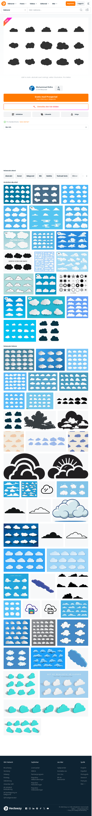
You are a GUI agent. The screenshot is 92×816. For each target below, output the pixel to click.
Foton (22, 4)
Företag (6, 776)
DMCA (33, 770)
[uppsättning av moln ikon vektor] (72, 585)
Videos (32, 4)
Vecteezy (7, 770)
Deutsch (82, 776)
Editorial (43, 4)
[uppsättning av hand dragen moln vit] (72, 631)
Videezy (6, 773)
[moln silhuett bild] (40, 419)
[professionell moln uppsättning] (21, 534)
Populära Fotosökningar (36, 782)
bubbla (49, 175)
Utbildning (8, 780)
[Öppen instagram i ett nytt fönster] (30, 807)
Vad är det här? (24, 122)
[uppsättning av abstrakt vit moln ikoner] (72, 488)
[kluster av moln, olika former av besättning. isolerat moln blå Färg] (16, 585)
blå (40, 175)
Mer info (8, 126)
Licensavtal (35, 767)
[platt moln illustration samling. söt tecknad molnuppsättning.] (14, 306)
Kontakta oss (61, 770)
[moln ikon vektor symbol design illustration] (47, 488)
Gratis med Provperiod (46, 97)
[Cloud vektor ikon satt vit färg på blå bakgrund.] (15, 216)
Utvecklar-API (9, 783)
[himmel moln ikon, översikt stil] (76, 534)
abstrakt (8, 175)
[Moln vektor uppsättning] (44, 260)
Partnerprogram (37, 773)
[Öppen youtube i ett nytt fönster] (48, 807)
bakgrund (30, 175)
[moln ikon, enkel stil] (15, 509)
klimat (74, 175)
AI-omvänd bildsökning (8, 787)
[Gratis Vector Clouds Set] (74, 193)
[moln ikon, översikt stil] (39, 509)
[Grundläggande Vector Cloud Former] (18, 260)
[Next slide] (83, 175)
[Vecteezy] (3, 3)
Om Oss (59, 773)
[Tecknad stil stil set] (17, 239)
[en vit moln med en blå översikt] (70, 509)
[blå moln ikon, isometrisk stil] (77, 657)
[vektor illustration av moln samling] (45, 282)
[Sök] (81, 10)
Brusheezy (7, 767)
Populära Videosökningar (36, 788)
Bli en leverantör (60, 777)
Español (82, 770)
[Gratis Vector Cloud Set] (46, 216)
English (82, 767)
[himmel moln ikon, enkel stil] (51, 534)
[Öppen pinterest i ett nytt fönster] (37, 807)
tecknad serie (62, 175)
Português (83, 773)
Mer (53, 4)
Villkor (72, 808)
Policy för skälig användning (75, 809)
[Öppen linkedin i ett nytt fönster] (33, 807)
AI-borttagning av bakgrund (10, 792)
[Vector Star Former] (73, 282)
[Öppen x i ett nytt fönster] (44, 807)
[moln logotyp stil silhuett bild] (46, 465)
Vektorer (11, 4)
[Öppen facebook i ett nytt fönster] (26, 807)
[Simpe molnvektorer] (45, 193)
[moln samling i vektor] (16, 657)
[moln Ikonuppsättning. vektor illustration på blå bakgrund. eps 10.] (43, 239)
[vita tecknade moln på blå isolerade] (72, 260)
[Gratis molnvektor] (19, 282)
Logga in (80, 3)
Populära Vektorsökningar (37, 777)
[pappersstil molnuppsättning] (46, 306)
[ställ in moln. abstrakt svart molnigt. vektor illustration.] (20, 330)
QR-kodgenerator (10, 796)
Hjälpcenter (60, 767)
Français (82, 780)
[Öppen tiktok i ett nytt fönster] (41, 807)
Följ (58, 89)
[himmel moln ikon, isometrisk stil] (42, 585)
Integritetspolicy (81, 808)
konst (19, 175)
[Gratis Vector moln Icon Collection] (17, 193)
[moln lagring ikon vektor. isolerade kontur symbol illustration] (31, 608)
